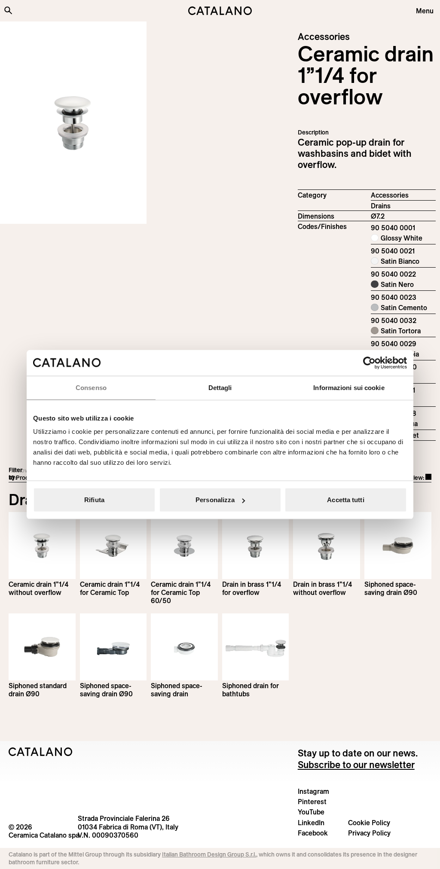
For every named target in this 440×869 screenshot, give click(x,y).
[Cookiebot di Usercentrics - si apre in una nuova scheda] (369, 362)
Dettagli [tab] (220, 387)
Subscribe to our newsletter (356, 765)
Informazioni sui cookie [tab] (348, 387)
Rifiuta (94, 499)
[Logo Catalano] (41, 751)
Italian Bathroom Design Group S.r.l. (209, 854)
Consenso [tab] (91, 387)
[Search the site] (8, 10)
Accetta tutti (345, 499)
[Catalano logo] (220, 10)
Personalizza (215, 499)
